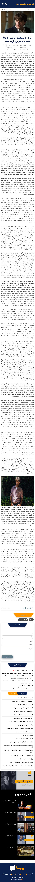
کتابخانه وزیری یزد (12, 847)
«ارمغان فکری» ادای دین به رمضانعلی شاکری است (21, 762)
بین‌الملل (19, 10)
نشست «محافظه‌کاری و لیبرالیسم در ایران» (9, 801)
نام (32, 634)
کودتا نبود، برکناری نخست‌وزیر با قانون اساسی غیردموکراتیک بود (17, 681)
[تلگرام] (20, 877)
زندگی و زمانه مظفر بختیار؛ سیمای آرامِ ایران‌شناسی (21, 742)
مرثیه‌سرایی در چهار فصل (27, 735)
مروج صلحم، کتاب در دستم (25, 685)
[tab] (22, 693)
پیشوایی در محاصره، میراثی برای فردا (25, 732)
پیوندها (13, 874)
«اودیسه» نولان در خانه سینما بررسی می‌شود (23, 708)
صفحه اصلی (31, 10)
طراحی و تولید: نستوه (15, 879)
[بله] (15, 877)
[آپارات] (23, 877)
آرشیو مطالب (30, 874)
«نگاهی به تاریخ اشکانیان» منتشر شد (23, 671)
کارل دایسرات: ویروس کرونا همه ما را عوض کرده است (17, 39)
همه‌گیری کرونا (23, 619)
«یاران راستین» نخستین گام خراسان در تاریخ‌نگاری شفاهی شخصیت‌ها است (17, 766)
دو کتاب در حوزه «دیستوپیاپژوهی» (25, 725)
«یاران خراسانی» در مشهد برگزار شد (25, 759)
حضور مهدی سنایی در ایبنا (10, 812)
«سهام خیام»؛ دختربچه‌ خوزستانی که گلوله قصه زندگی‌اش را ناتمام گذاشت (18, 751)
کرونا (31, 619)
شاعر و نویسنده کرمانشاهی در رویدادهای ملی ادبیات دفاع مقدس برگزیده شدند (18, 746)
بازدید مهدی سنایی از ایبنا (10, 824)
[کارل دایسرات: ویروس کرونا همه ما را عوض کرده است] (17, 22)
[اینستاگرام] (17, 877)
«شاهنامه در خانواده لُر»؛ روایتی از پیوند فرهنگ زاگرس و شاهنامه (17, 673)
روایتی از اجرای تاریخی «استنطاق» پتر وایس (23, 711)
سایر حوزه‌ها (25, 10)
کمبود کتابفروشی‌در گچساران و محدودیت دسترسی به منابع (20, 728)
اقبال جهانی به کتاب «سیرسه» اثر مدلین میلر (21, 678)
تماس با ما (23, 874)
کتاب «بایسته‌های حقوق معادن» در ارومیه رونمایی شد (21, 721)
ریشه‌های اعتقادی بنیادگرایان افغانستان (24, 738)
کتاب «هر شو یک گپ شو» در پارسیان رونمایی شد (22, 755)
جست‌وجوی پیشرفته (6, 874)
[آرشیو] (12, 877)
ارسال (7, 657)
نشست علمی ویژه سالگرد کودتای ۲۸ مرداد (23, 715)
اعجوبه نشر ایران (23, 794)
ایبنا (25, 5)
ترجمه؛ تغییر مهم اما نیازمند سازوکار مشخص (23, 718)
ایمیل (31, 641)
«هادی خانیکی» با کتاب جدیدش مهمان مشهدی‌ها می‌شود (18, 676)
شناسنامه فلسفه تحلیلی (26, 683)
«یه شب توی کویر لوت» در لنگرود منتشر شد (22, 688)
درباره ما (18, 874)
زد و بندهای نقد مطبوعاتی (10, 836)
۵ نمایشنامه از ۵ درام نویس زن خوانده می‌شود (22, 701)
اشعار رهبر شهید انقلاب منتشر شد (25, 698)
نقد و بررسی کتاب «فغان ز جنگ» (25, 704)
